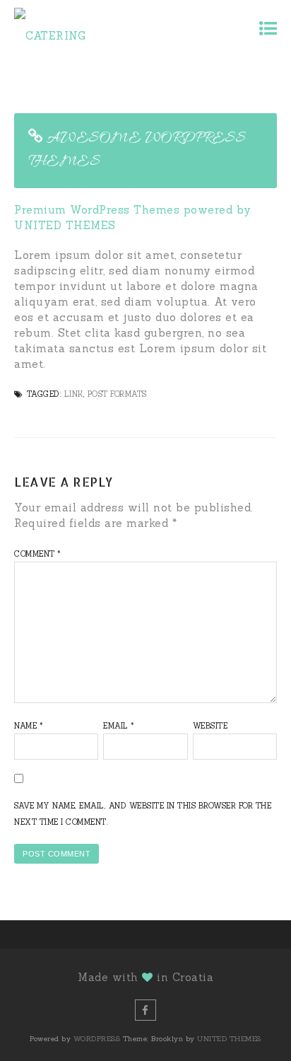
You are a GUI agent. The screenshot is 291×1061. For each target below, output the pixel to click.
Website (210, 726)
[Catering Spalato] (76, 28)
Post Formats (117, 394)
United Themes (229, 1038)
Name (28, 726)
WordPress (97, 1038)
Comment (37, 554)
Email (119, 726)
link (73, 394)
